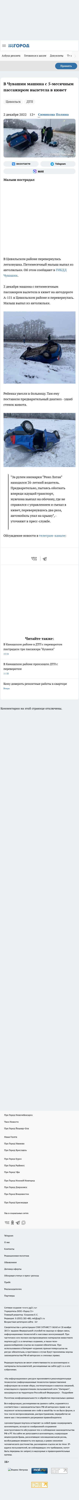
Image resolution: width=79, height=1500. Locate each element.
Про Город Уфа (12, 1172)
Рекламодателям (13, 1289)
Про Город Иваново (14, 1143)
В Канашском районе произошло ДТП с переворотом (30, 668)
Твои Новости (11, 1121)
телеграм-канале (52, 535)
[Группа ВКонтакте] (21, 164)
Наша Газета (10, 1136)
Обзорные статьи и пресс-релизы (21, 1275)
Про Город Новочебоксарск (18, 1115)
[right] (75, 56)
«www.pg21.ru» (29, 1307)
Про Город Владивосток (16, 1194)
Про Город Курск (12, 1158)
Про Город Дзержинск (15, 1187)
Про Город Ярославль (15, 1150)
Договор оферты (12, 1269)
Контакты (9, 1248)
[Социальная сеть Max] (39, 171)
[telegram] (46, 558)
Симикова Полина (53, 114)
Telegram (8, 1235)
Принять (66, 66)
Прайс (7, 1282)
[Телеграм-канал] (58, 164)
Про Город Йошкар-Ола (16, 1128)
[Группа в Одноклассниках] (12, 1222)
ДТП (29, 101)
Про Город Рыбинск (14, 1165)
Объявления (10, 1262)
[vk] (34, 558)
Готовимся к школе (35, 55)
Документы (56, 55)
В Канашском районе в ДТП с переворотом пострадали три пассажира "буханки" (32, 648)
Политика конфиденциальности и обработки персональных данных (39, 1397)
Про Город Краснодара (16, 1202)
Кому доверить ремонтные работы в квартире (35, 686)
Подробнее (67, 1392)
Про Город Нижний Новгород (19, 1180)
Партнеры (9, 1295)
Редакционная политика (16, 1255)
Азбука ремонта (11, 55)
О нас (7, 1242)
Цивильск (13, 101)
